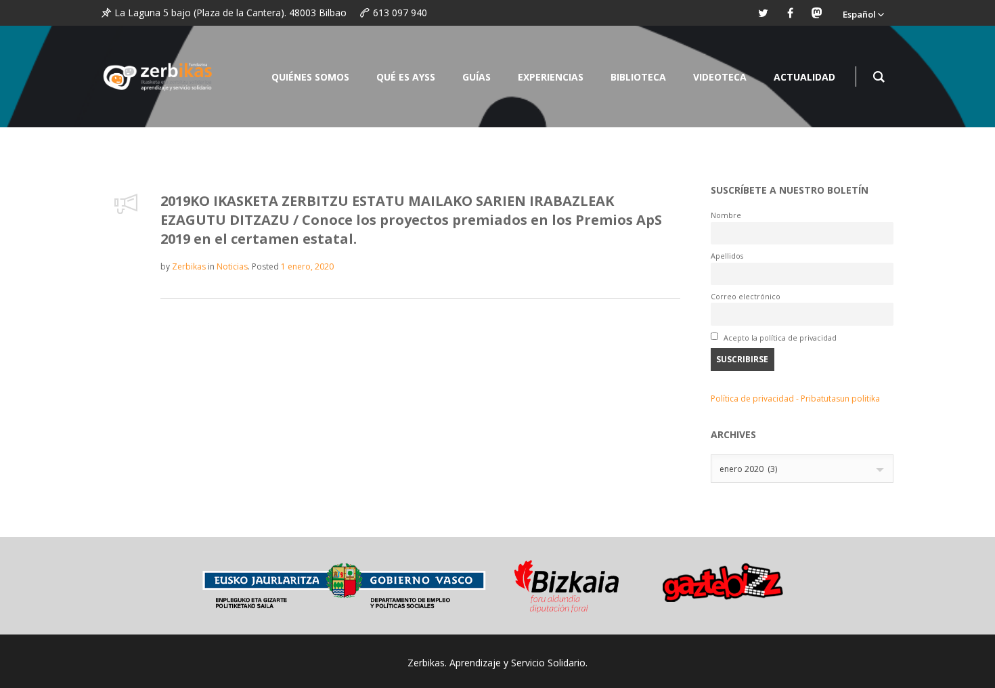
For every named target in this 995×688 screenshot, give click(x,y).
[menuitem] (863, 13)
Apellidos (727, 256)
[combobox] (802, 468)
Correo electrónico (745, 296)
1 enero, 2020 (307, 266)
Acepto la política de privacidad (779, 337)
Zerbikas (189, 266)
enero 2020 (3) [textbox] (748, 469)
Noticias (232, 266)
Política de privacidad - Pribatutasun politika (795, 398)
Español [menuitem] (859, 14)
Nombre (726, 215)
